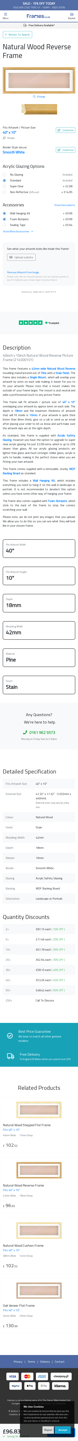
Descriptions (64, 205)
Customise (68, 130)
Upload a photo (23, 257)
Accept (62, 1429)
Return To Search (19, 34)
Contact (60, 1361)
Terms (31, 1361)
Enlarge (41, 96)
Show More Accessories (16, 231)
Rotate (11, 138)
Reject (48, 1429)
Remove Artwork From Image (23, 272)
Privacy (18, 1361)
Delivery (45, 1361)
